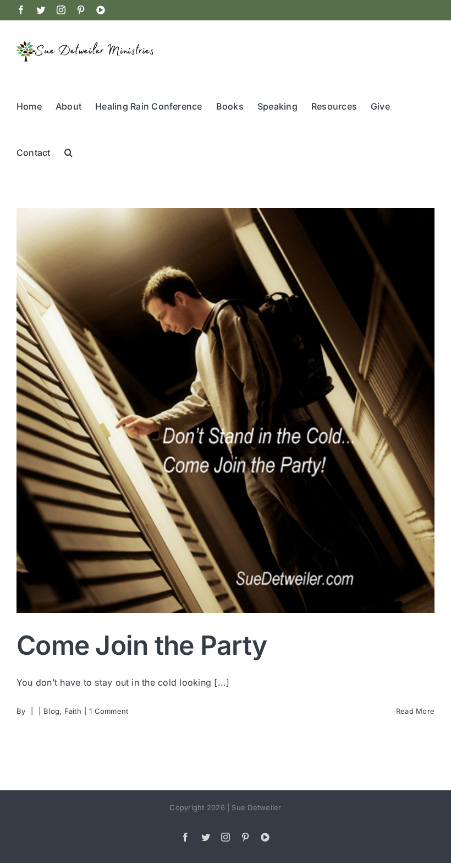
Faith (72, 711)
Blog (51, 711)
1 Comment (108, 711)
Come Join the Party (141, 645)
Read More (415, 711)
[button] (68, 151)
